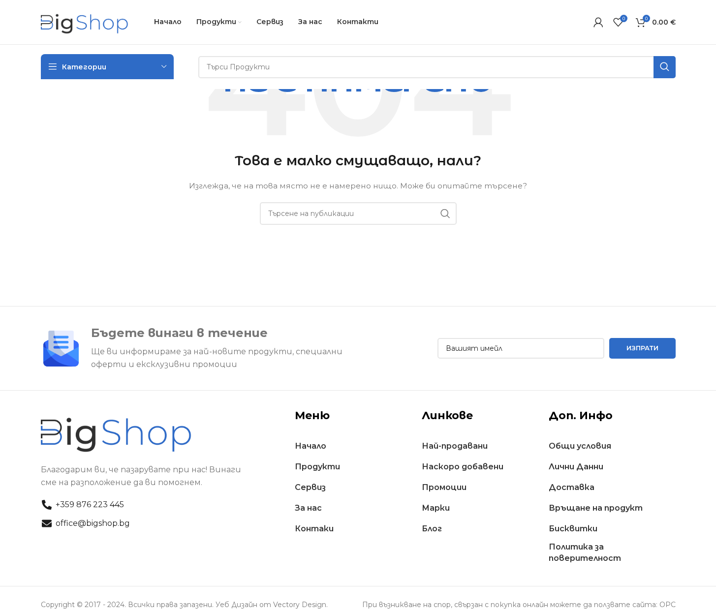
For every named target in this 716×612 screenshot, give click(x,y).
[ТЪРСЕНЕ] (445, 213)
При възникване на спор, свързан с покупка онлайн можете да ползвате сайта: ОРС (519, 604)
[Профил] (598, 22)
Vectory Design (299, 604)
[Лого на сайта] (85, 21)
